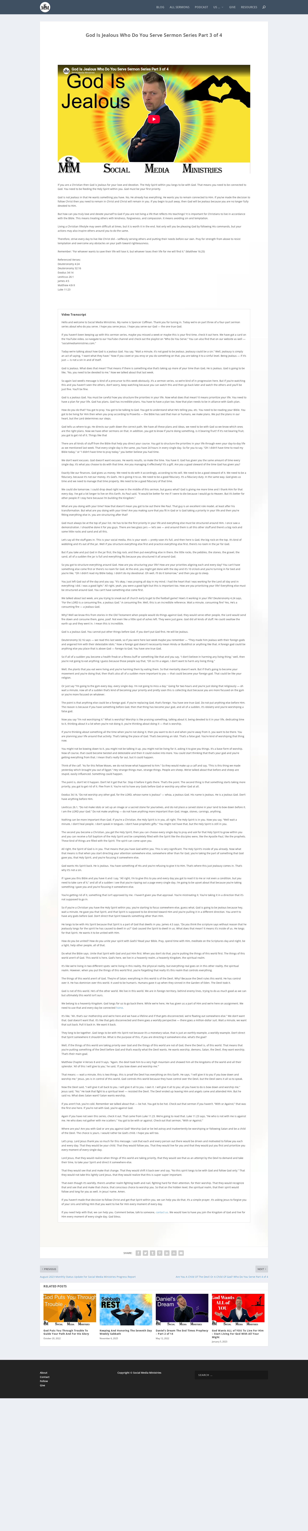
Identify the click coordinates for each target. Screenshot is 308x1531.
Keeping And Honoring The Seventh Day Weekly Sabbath (126, 1332)
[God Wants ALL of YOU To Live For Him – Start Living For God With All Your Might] (238, 1309)
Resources (249, 7)
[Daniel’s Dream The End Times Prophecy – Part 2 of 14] (182, 1309)
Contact (45, 1377)
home (119, 1007)
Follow (44, 1381)
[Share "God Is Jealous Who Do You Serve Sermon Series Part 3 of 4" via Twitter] (145, 1253)
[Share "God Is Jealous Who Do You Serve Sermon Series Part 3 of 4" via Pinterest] (159, 1253)
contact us (162, 1212)
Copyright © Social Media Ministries (139, 1372)
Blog (160, 7)
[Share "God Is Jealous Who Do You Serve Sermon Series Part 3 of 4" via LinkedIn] (166, 1253)
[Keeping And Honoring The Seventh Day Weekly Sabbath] (126, 1309)
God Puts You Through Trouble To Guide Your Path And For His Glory (66, 1332)
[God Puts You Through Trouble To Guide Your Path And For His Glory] (69, 1309)
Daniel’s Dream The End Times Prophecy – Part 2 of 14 (182, 1332)
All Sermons (179, 7)
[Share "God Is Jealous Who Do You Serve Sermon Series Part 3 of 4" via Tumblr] (152, 1253)
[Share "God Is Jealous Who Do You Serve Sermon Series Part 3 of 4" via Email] (181, 1253)
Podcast (201, 7)
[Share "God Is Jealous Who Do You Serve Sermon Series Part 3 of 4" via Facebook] (138, 1253)
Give (232, 7)
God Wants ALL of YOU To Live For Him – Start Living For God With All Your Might (238, 1334)
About (43, 1372)
